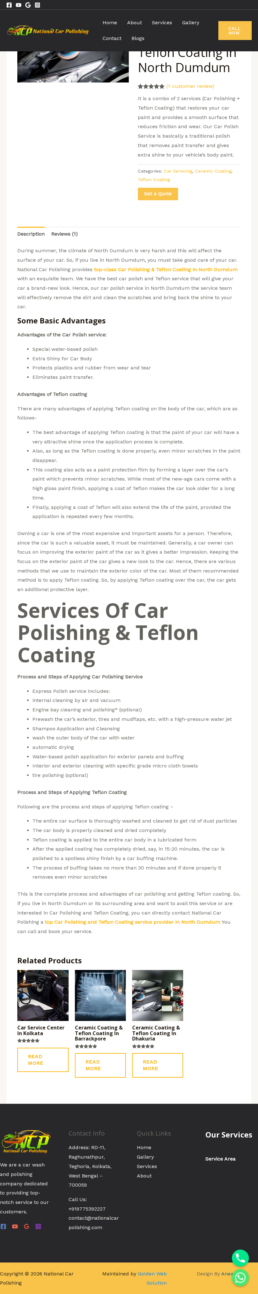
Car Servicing (178, 171)
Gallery (190, 23)
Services (162, 23)
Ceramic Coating (213, 171)
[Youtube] (18, 5)
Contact (112, 38)
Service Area (220, 1159)
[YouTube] (15, 1226)
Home (110, 23)
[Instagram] (37, 5)
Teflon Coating (154, 179)
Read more (35, 1059)
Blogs (138, 38)
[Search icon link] (249, 5)
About (134, 23)
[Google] (28, 5)
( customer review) (190, 86)
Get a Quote (158, 194)
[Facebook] (9, 5)
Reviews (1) (64, 234)
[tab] (31, 234)
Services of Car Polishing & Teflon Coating (108, 632)
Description (31, 234)
